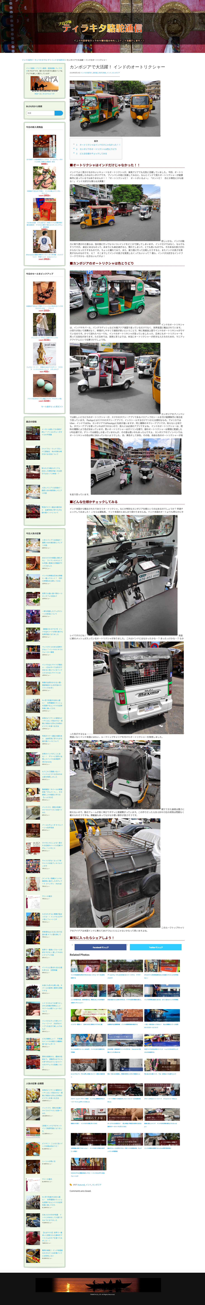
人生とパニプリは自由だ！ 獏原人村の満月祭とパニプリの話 (53, 542)
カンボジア (116, 73)
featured (102, 73)
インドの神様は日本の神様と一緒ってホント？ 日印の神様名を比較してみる (52, 578)
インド (109, 73)
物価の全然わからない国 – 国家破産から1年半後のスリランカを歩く (52, 685)
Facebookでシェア (101, 947)
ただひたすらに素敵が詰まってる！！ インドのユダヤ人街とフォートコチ (52, 916)
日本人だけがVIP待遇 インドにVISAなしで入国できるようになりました (52, 1217)
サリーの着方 (47, 896)
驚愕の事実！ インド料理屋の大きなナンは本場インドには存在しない (52, 1253)
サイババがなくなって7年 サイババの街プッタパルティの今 (52, 863)
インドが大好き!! (86, 73)
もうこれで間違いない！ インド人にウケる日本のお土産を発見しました (52, 774)
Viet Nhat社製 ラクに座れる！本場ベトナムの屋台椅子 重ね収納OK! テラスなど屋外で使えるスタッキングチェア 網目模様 (45, 225)
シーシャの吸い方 (49, 1161)
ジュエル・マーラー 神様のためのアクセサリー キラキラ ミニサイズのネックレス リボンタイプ (44, 368)
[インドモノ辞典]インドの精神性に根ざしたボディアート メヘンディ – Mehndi (52, 881)
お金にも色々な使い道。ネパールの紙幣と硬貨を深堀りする (52, 988)
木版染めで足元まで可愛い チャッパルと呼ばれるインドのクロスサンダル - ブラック (44, 307)
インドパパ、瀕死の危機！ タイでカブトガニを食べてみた (53, 810)
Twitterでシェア (156, 947)
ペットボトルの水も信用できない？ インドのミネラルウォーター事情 (52, 649)
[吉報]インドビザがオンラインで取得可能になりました (52, 1128)
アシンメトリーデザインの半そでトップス (44, 338)
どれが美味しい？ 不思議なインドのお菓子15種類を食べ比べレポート (52, 1041)
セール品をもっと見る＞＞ (52, 406)
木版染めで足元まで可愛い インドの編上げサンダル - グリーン (45, 192)
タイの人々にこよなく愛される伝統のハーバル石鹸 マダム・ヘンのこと (52, 845)
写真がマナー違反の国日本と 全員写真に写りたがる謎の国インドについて (52, 738)
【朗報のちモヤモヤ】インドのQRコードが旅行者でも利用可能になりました (52, 631)
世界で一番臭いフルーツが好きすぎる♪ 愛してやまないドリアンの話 (52, 952)
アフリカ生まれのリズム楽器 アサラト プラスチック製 (44, 399)
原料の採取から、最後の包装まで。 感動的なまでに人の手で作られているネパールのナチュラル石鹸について (52, 1061)
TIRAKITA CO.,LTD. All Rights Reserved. (102, 1294)
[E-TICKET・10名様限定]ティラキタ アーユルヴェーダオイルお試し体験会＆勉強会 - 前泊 (44, 160)
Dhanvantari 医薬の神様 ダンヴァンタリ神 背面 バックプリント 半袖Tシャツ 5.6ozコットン (44, 256)
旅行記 (95, 73)
